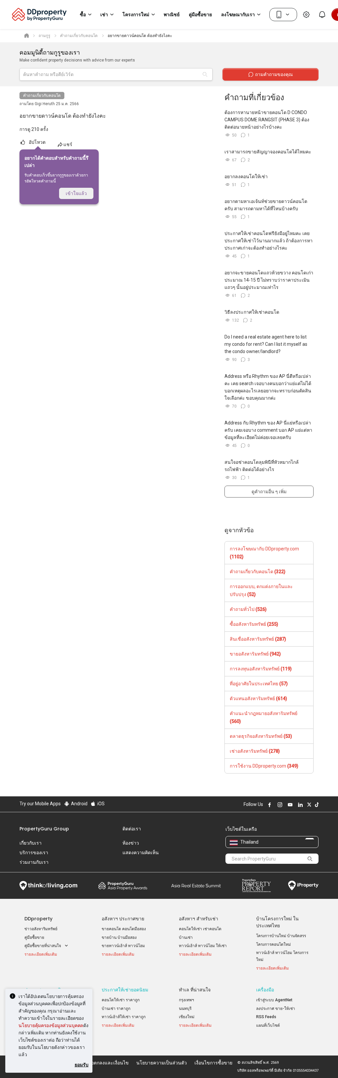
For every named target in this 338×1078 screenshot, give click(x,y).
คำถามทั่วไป (248, 609)
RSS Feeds (266, 1017)
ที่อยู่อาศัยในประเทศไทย (259, 683)
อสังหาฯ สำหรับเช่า (198, 918)
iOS (100, 803)
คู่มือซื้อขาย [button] (200, 14)
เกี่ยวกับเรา (30, 843)
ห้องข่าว (130, 843)
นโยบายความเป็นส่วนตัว (161, 1062)
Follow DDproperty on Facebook (269, 805)
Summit (196, 886)
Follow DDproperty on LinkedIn (299, 805)
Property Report (256, 885)
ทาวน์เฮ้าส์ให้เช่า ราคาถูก (124, 1017)
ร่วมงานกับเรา (34, 862)
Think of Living (48, 886)
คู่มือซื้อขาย (34, 937)
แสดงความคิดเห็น (140, 852)
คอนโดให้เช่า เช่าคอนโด (200, 929)
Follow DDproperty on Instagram (279, 805)
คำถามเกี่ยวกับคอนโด (42, 95)
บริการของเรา (33, 852)
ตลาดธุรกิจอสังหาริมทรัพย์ (261, 736)
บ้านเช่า (186, 937)
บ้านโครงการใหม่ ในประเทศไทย (277, 922)
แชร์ (67, 144)
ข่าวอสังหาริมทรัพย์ (40, 929)
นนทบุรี (185, 1008)
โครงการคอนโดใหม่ (273, 944)
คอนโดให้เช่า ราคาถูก (121, 1000)
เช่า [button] (104, 14)
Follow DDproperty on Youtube (289, 805)
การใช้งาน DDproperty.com (264, 766)
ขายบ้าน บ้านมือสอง (119, 937)
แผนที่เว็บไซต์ (268, 1025)
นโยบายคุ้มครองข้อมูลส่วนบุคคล (50, 1025)
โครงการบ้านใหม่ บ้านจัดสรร (281, 936)
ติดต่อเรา (131, 828)
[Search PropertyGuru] (310, 858)
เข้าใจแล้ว (76, 193)
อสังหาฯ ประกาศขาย (123, 918)
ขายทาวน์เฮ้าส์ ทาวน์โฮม (123, 945)
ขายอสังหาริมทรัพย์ (255, 654)
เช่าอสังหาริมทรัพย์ (255, 751)
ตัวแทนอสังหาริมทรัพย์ (258, 698)
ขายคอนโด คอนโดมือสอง (124, 929)
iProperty (303, 886)
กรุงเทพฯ (186, 1000)
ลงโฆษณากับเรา (238, 14)
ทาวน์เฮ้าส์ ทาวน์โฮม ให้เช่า (203, 945)
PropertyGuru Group (44, 828)
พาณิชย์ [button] (172, 14)
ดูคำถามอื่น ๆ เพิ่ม (269, 491)
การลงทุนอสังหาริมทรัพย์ (261, 668)
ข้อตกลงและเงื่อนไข (108, 1062)
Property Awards (123, 886)
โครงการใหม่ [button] (135, 14)
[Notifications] (322, 14)
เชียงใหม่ (186, 1017)
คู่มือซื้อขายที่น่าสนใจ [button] (43, 945)
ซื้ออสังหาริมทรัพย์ (254, 624)
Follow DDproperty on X (308, 804)
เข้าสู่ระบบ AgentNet (274, 1000)
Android (78, 803)
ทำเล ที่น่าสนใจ (195, 989)
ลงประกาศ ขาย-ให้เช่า (275, 1008)
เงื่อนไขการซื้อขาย (213, 1062)
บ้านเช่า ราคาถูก (116, 1008)
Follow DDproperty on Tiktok (316, 804)
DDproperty (38, 918)
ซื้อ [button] (83, 14)
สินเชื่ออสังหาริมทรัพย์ (258, 639)
